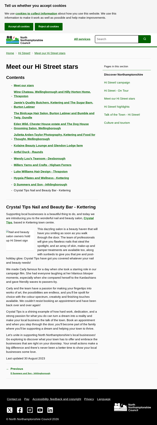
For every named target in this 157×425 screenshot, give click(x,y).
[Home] (24, 40)
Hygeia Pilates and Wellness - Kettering (41, 178)
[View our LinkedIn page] (50, 410)
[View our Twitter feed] (9, 410)
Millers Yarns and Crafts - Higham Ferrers (42, 165)
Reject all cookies (48, 26)
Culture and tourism (117, 122)
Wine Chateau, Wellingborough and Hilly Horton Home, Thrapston (52, 94)
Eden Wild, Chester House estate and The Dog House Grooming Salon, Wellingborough (51, 126)
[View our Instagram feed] (29, 410)
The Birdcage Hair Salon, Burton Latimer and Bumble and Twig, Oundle (54, 115)
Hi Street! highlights (117, 106)
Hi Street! (24, 53)
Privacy (89, 399)
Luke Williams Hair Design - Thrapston (41, 171)
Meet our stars (24, 85)
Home (10, 53)
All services (82, 39)
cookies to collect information (36, 13)
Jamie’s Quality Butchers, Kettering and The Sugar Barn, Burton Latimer (53, 104)
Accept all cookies (19, 26)
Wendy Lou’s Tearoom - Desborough (39, 158)
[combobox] (117, 39)
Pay (26, 399)
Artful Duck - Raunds (28, 152)
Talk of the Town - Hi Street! (122, 114)
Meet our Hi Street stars (49, 53)
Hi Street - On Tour (116, 90)
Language (104, 399)
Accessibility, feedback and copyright (57, 399)
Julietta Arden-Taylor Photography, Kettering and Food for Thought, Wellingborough (54, 137)
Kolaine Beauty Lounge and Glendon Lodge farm (48, 145)
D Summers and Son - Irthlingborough (40, 184)
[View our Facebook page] (19, 410)
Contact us (14, 399)
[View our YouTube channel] (40, 410)
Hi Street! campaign (117, 82)
